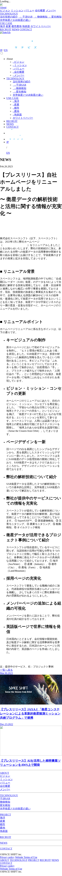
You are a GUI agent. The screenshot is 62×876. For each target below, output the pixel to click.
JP (1, 50)
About (3, 7)
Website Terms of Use (26, 857)
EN (6, 50)
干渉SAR (5, 798)
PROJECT (5, 814)
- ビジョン (18, 62)
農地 (19, 26)
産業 (8, 26)
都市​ (14, 26)
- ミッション (20, 65)
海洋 (2, 26)
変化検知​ (5, 805)
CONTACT (26, 29)
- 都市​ (16, 108)
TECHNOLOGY (9, 13)
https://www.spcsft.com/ (15, 245)
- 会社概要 (18, 72)
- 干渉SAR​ (19, 85)
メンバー (51, 10)
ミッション (17, 10)
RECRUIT (5, 29)
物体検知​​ (5, 801)
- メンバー (18, 75)
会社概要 (40, 10)
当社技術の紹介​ (22, 81)
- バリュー (18, 68)
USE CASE (6, 23)
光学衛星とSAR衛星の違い (15, 20)
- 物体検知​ (40, 16)
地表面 (26, 26)
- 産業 (16, 104)
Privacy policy (7, 857)
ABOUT (4, 773)
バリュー (29, 10)
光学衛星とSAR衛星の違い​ (28, 95)
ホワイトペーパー (41, 26)
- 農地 (16, 111)
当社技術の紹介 (9, 16)
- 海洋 (16, 101)
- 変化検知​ (54, 16)
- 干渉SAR (25, 16)
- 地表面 (17, 114)
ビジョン (5, 10)
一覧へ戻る (6, 670)
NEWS (15, 29)
